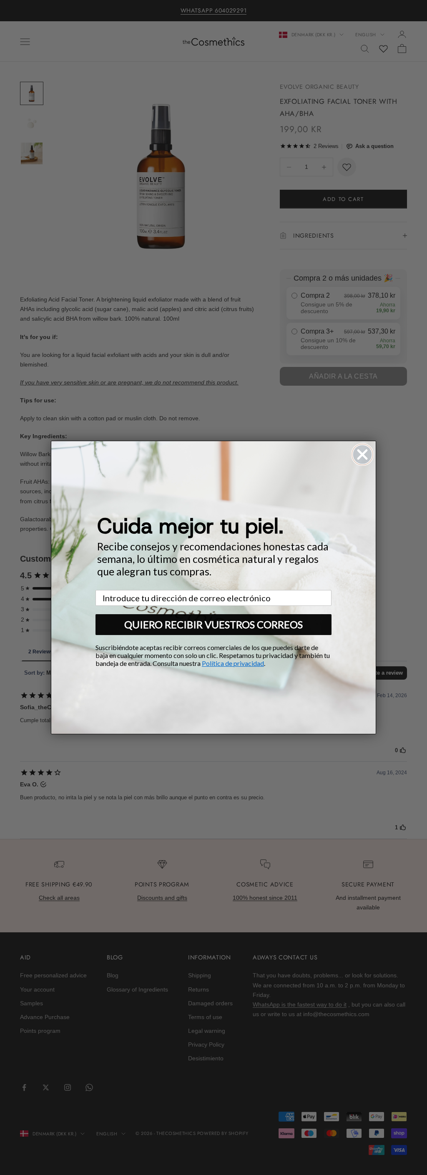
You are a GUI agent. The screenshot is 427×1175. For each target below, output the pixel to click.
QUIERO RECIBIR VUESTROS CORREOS (213, 624)
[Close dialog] (362, 454)
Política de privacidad (233, 663)
